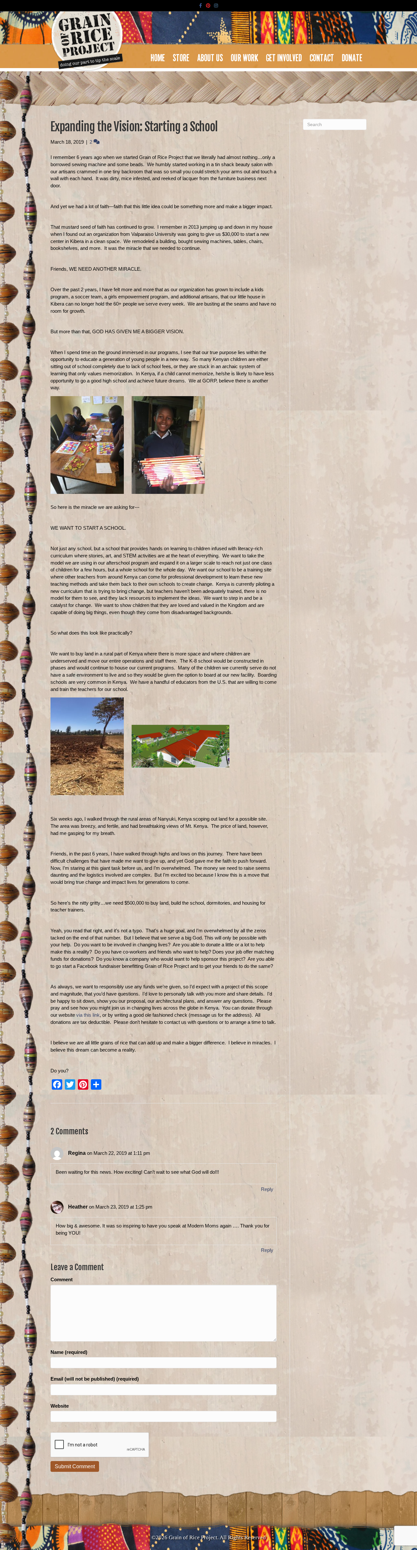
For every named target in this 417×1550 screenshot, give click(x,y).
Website (59, 1406)
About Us (210, 56)
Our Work (244, 56)
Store (181, 56)
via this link (88, 1015)
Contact (322, 56)
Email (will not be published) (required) (94, 1379)
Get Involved (284, 56)
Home (158, 56)
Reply (267, 1189)
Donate (352, 56)
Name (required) (68, 1352)
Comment (61, 1279)
